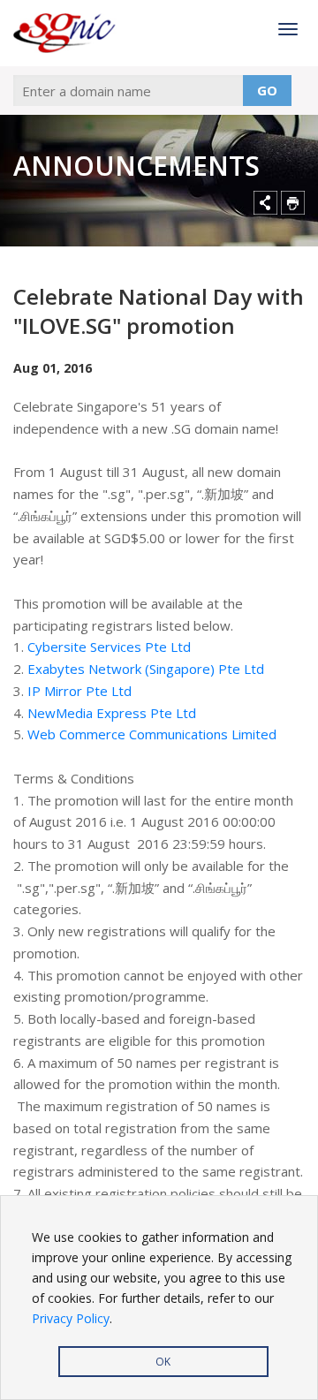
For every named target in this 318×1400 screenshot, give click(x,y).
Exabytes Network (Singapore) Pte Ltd (145, 668)
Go (267, 90)
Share (265, 203)
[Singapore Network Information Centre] (66, 33)
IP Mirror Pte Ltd (79, 691)
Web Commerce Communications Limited (153, 734)
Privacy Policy (71, 1318)
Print (293, 203)
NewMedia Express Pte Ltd (111, 713)
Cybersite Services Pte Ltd (109, 646)
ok (162, 1361)
